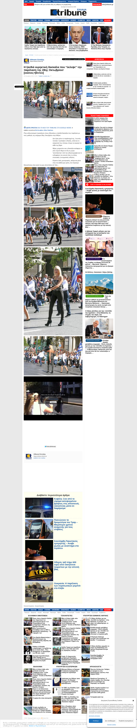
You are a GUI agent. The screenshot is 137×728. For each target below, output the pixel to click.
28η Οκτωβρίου (39, 130)
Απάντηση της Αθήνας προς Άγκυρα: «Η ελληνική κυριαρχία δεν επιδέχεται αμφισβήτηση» (71, 681)
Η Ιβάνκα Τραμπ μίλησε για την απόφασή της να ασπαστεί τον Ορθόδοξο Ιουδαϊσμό (97, 233)
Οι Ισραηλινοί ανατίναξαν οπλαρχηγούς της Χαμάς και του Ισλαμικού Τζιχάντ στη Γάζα (71, 640)
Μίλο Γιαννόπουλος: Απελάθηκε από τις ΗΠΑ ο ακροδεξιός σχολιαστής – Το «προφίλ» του (42, 630)
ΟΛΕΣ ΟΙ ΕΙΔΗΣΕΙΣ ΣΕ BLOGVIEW (100, 184)
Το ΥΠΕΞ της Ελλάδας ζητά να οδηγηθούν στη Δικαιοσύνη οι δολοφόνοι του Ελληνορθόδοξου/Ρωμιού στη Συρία (70, 691)
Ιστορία (39, 23)
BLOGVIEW (107, 20)
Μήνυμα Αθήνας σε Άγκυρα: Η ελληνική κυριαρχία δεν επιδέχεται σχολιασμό (71, 670)
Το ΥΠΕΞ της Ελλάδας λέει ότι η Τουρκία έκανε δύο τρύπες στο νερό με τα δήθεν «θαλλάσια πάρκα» (71, 699)
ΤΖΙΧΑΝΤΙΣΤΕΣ (67, 616)
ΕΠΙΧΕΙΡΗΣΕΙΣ (65, 20)
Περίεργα (26, 23)
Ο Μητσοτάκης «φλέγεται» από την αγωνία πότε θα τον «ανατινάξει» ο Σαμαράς (57, 46)
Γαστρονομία (69, 23)
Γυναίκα (77, 23)
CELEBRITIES (81, 20)
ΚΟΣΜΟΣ (73, 20)
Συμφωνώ (53, 402)
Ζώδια (63, 23)
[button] (133, 701)
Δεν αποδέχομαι (110, 721)
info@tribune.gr (107, 4)
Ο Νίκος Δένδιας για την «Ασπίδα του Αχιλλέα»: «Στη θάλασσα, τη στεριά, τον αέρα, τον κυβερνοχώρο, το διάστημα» (103, 178)
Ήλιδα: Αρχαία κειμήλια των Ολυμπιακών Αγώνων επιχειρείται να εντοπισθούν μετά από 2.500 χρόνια (99, 690)
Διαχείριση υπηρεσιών (94, 716)
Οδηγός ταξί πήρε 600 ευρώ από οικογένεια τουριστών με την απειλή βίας (98, 225)
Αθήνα (45, 130)
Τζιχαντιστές (92, 1)
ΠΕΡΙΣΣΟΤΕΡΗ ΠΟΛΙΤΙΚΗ (93, 340)
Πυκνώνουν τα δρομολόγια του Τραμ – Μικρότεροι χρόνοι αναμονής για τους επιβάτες (66, 525)
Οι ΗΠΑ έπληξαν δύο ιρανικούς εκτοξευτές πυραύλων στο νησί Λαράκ (103, 119)
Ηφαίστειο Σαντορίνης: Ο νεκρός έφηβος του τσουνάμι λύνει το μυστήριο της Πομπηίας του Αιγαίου (99, 681)
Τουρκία (38, 1)
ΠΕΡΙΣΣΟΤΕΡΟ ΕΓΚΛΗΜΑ (93, 216)
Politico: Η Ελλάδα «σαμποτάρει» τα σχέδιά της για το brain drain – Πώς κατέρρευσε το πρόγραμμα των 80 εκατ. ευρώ (42, 650)
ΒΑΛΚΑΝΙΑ (37, 667)
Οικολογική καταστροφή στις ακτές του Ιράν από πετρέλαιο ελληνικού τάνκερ (98, 305)
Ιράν (26, 1)
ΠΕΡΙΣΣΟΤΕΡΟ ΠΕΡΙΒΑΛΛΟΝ (94, 296)
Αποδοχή (96, 721)
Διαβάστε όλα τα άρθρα (39, 458)
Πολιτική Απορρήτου (29, 606)
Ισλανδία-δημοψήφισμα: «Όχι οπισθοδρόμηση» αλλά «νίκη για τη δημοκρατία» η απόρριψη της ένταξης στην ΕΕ (103, 140)
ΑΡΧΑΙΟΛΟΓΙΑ (95, 667)
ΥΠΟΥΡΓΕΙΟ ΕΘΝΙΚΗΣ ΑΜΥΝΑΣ (95, 616)
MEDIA (89, 20)
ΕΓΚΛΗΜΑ (47, 20)
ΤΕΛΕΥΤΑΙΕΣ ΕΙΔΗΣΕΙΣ (100, 116)
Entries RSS (45, 718)
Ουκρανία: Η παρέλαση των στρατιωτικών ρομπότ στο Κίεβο (67, 585)
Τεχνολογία (94, 23)
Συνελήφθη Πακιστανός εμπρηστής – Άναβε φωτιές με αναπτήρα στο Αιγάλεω (99, 190)
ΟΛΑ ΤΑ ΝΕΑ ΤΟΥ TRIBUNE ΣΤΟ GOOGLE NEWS (49, 128)
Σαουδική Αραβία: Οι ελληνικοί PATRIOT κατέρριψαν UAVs (97, 656)
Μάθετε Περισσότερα (37, 726)
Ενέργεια (84, 1)
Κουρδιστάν (47, 1)
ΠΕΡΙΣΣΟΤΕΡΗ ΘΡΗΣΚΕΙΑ (93, 259)
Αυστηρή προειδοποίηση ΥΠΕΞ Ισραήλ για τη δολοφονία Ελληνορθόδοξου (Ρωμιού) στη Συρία (42, 658)
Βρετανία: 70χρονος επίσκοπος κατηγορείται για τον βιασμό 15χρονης (99, 266)
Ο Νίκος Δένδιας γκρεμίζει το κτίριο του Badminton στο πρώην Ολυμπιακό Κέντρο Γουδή (99, 648)
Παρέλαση (50, 130)
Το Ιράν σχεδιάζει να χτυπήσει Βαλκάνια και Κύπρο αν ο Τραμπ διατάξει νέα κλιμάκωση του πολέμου (42, 709)
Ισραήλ (31, 1)
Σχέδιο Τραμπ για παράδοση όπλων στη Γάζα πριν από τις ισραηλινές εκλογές (35, 46)
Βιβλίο (58, 23)
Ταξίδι (87, 23)
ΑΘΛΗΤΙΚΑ (95, 20)
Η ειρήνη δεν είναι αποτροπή (42, 698)
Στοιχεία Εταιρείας (39, 606)
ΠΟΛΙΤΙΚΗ (33, 20)
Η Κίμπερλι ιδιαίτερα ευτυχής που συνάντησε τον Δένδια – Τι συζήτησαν (99, 638)
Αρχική (26, 55)
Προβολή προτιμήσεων (126, 721)
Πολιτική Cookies (111, 724)
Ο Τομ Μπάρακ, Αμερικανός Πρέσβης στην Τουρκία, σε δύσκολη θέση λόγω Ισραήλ (101, 46)
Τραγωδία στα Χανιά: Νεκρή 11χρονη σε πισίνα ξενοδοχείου (103, 147)
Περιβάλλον (101, 23)
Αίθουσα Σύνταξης (37, 60)
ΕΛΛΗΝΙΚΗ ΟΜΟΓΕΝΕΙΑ (37, 616)
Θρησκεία (32, 23)
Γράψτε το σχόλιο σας (44, 76)
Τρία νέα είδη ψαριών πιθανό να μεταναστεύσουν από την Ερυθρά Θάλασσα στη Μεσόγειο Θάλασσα (98, 299)
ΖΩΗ (101, 20)
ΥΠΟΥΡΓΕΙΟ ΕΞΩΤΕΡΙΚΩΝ (66, 667)
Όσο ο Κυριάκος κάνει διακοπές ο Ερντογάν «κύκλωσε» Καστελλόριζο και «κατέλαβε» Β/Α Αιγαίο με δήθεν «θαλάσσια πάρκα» (71, 709)
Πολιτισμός (52, 23)
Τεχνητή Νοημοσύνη (59, 1)
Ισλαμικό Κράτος (73, 1)
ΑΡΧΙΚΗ (27, 20)
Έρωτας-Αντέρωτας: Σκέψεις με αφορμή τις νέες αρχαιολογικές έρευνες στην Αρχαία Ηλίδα (100, 671)
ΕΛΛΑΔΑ (40, 20)
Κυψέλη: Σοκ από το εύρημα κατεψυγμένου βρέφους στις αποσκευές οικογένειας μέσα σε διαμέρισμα (103, 130)
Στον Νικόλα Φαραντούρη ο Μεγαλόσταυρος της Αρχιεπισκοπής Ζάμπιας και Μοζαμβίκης (42, 640)
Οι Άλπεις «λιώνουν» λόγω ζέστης (98, 272)
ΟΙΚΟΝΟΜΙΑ (55, 20)
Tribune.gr (29, 718)
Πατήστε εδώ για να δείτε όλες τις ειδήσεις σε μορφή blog (52, 4)
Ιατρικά (83, 23)
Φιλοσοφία (45, 23)
